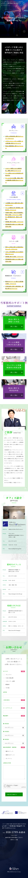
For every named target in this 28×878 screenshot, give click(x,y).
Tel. (14, 832)
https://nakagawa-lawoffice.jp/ (15, 594)
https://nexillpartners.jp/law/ (14, 548)
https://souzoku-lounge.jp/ (14, 630)
